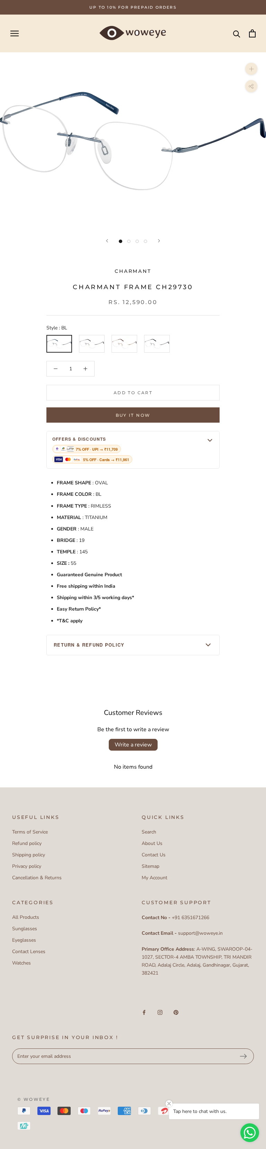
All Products (25, 917)
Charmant (133, 271)
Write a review (133, 745)
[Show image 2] (129, 241)
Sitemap (150, 866)
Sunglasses (24, 928)
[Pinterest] (176, 1012)
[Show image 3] (137, 241)
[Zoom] (251, 69)
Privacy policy (26, 866)
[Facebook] (144, 1012)
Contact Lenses (28, 951)
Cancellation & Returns (37, 877)
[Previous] (107, 240)
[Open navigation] (14, 33)
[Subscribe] (243, 1056)
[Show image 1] (120, 241)
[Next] (159, 240)
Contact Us (154, 855)
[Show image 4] (145, 241)
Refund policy (27, 843)
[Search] (236, 33)
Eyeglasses (24, 940)
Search (149, 832)
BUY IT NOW (133, 415)
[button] (133, 449)
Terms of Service (30, 832)
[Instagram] (160, 1012)
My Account (154, 877)
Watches (21, 963)
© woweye (33, 1099)
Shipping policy (28, 855)
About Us (152, 843)
